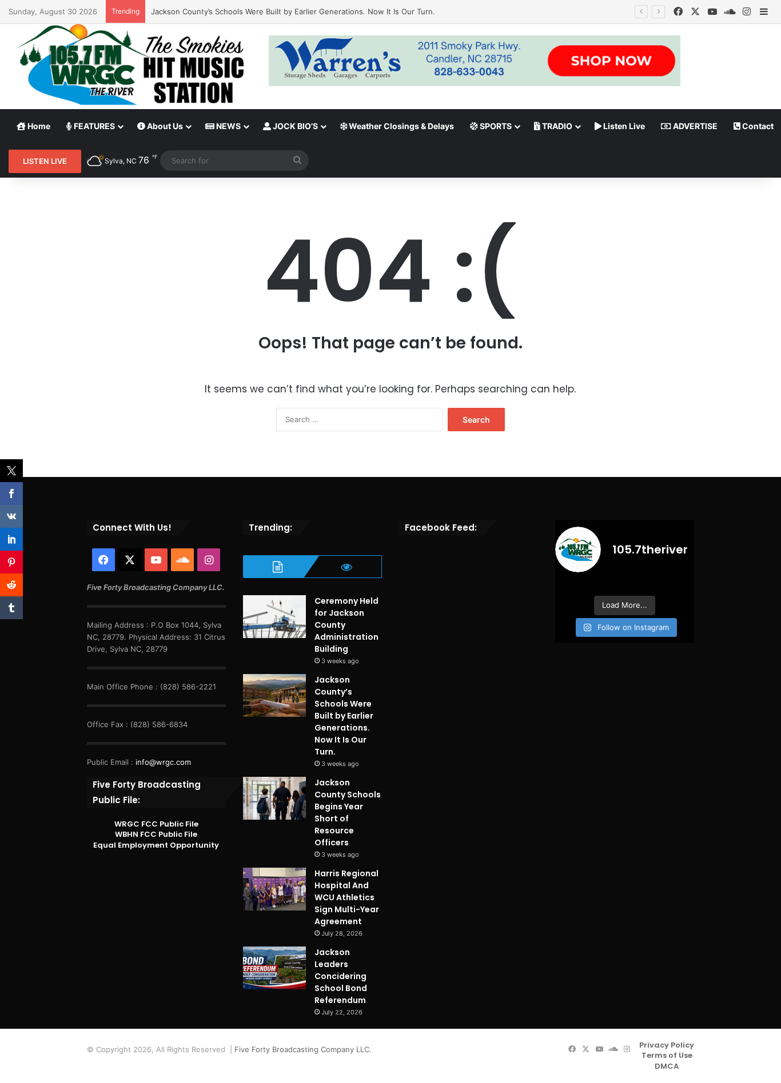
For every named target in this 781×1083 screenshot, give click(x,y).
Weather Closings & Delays (400, 126)
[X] (695, 11)
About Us (164, 126)
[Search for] (297, 160)
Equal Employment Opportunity (156, 845)
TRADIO (556, 126)
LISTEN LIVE (45, 161)
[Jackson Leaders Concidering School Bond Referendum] (274, 967)
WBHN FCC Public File (156, 834)
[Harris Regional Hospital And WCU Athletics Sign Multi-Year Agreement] (274, 889)
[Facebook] (678, 11)
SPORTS (495, 126)
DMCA (667, 1066)
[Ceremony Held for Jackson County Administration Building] (274, 616)
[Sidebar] (763, 12)
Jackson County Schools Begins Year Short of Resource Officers (347, 812)
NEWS (227, 126)
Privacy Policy (666, 1045)
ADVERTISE (694, 126)
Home (38, 126)
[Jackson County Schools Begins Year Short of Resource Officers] (274, 798)
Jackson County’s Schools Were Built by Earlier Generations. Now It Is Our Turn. (293, 11)
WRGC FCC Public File (156, 824)
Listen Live (623, 126)
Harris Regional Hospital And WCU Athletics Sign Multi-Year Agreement (346, 897)
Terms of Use (666, 1055)
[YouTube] (712, 11)
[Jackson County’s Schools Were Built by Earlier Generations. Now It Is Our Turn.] (274, 695)
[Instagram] (746, 11)
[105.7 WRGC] (130, 64)
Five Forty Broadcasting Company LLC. (303, 1049)
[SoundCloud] (729, 11)
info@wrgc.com (163, 762)
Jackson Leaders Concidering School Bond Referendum (340, 976)
